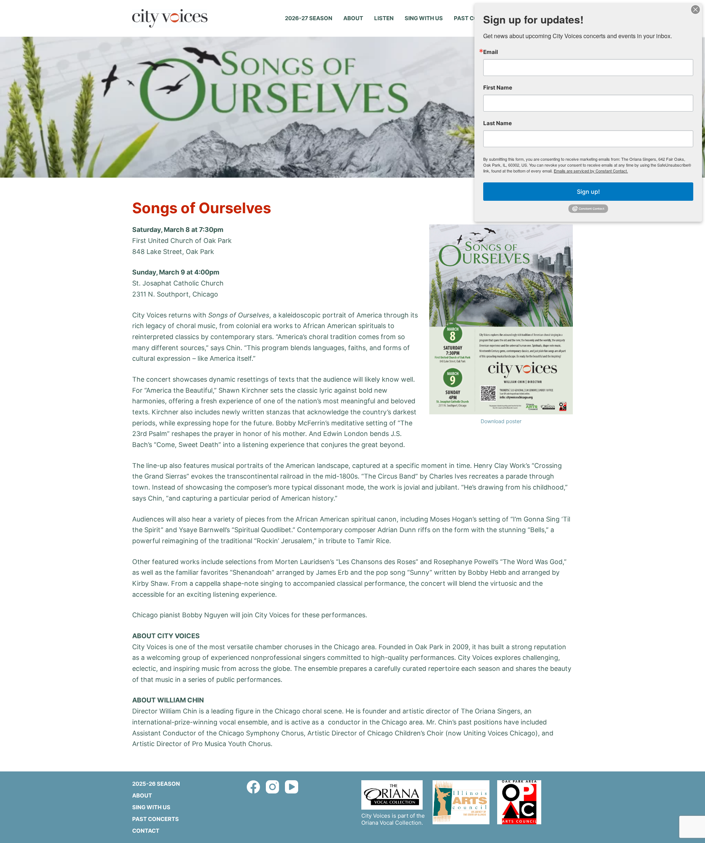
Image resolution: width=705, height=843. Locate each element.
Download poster (501, 421)
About (353, 18)
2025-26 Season (156, 783)
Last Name (497, 123)
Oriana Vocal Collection (391, 822)
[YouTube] (291, 786)
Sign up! (588, 191)
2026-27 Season (308, 18)
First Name (497, 87)
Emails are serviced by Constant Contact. (591, 171)
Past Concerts (155, 818)
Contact (145, 830)
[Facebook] (253, 786)
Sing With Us (424, 18)
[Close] (695, 9)
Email (490, 52)
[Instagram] (272, 786)
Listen (384, 18)
